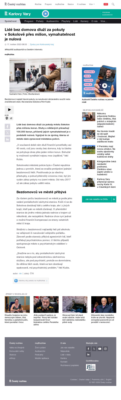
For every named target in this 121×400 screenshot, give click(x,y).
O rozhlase (81, 4)
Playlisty (66, 21)
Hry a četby (88, 72)
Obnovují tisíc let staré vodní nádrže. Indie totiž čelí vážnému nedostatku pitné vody (73, 318)
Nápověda (64, 351)
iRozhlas (38, 4)
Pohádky (87, 80)
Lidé (75, 21)
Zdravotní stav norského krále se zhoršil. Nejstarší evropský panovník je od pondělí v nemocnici (103, 318)
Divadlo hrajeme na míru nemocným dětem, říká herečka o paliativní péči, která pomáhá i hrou (16, 318)
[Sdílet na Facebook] (7, 126)
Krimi (86, 76)
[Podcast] (7, 118)
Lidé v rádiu (65, 355)
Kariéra (63, 358)
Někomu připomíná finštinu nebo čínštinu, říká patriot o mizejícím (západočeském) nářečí (106, 120)
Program (48, 4)
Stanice (71, 4)
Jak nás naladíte (67, 348)
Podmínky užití (98, 380)
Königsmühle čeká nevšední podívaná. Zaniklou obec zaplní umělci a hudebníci (106, 168)
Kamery (85, 21)
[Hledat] (113, 4)
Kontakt (63, 362)
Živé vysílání (89, 89)
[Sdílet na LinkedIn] (7, 139)
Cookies (73, 380)
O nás (94, 21)
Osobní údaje (84, 380)
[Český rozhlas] (15, 4)
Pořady (40, 21)
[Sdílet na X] (7, 133)
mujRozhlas (59, 4)
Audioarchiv (107, 15)
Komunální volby (16, 351)
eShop (12, 358)
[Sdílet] (11, 118)
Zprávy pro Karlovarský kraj (42, 44)
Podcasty (39, 355)
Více (104, 21)
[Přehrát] (9, 110)
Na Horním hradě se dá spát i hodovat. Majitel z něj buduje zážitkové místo (106, 136)
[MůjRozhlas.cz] (9, 55)
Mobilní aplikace (42, 358)
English (109, 380)
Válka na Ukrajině (16, 348)
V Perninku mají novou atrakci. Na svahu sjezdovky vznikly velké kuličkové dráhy (106, 151)
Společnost (11, 21)
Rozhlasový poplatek (69, 365)
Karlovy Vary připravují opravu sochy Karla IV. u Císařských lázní (106, 183)
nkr (20, 273)
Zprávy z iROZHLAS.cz (16, 294)
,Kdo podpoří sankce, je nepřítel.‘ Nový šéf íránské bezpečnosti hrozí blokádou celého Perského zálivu (46, 320)
